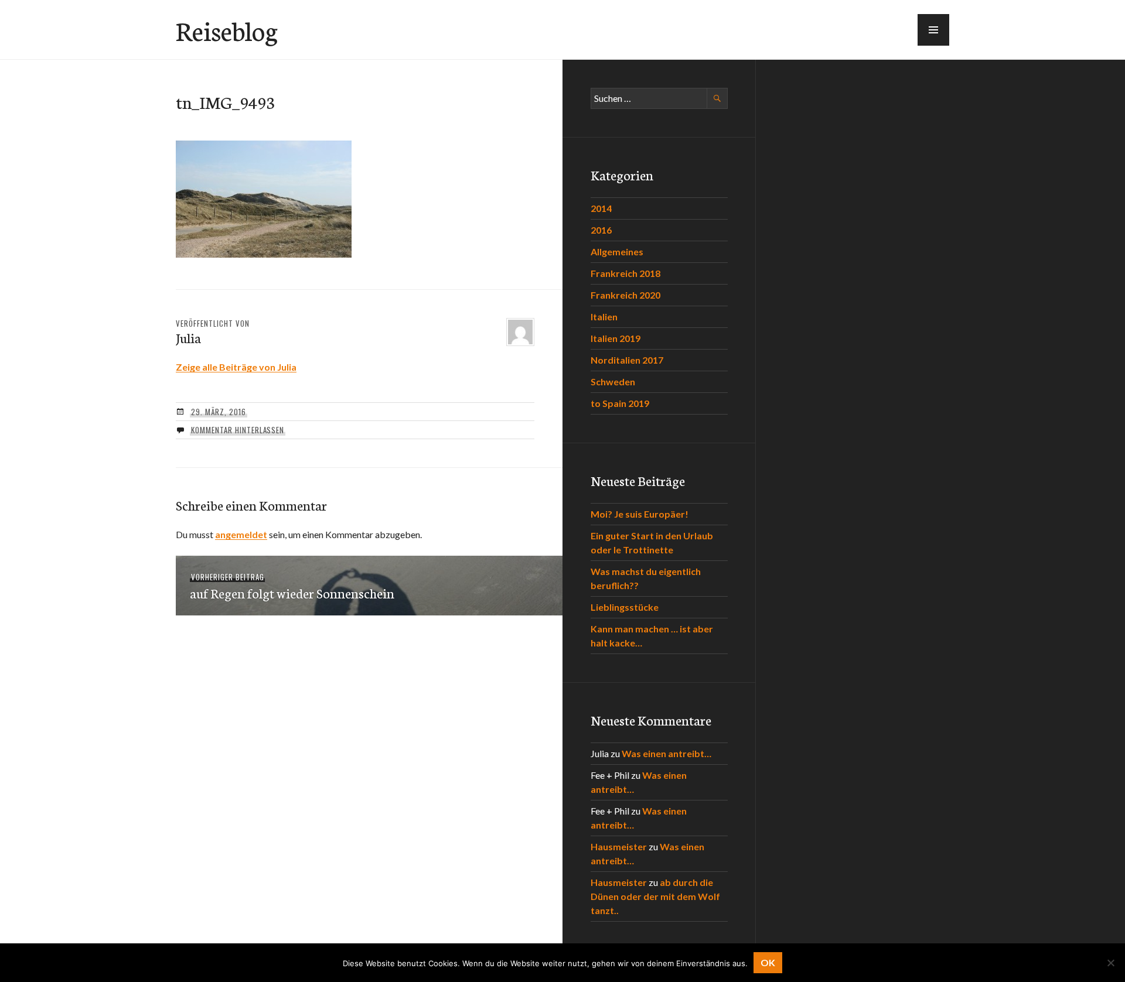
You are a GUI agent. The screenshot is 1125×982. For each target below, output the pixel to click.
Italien (604, 316)
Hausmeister (619, 846)
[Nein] (1110, 963)
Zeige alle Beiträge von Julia (236, 366)
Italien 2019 (615, 338)
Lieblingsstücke (625, 607)
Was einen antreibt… (666, 753)
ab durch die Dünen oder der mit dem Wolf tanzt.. (655, 896)
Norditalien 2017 (627, 359)
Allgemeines (617, 251)
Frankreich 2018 (625, 273)
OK (768, 962)
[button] (933, 30)
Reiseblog (227, 30)
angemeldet (241, 534)
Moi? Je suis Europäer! (639, 513)
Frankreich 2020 (625, 294)
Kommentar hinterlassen (237, 430)
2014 (601, 208)
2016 (601, 229)
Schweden (613, 381)
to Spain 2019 (620, 403)
